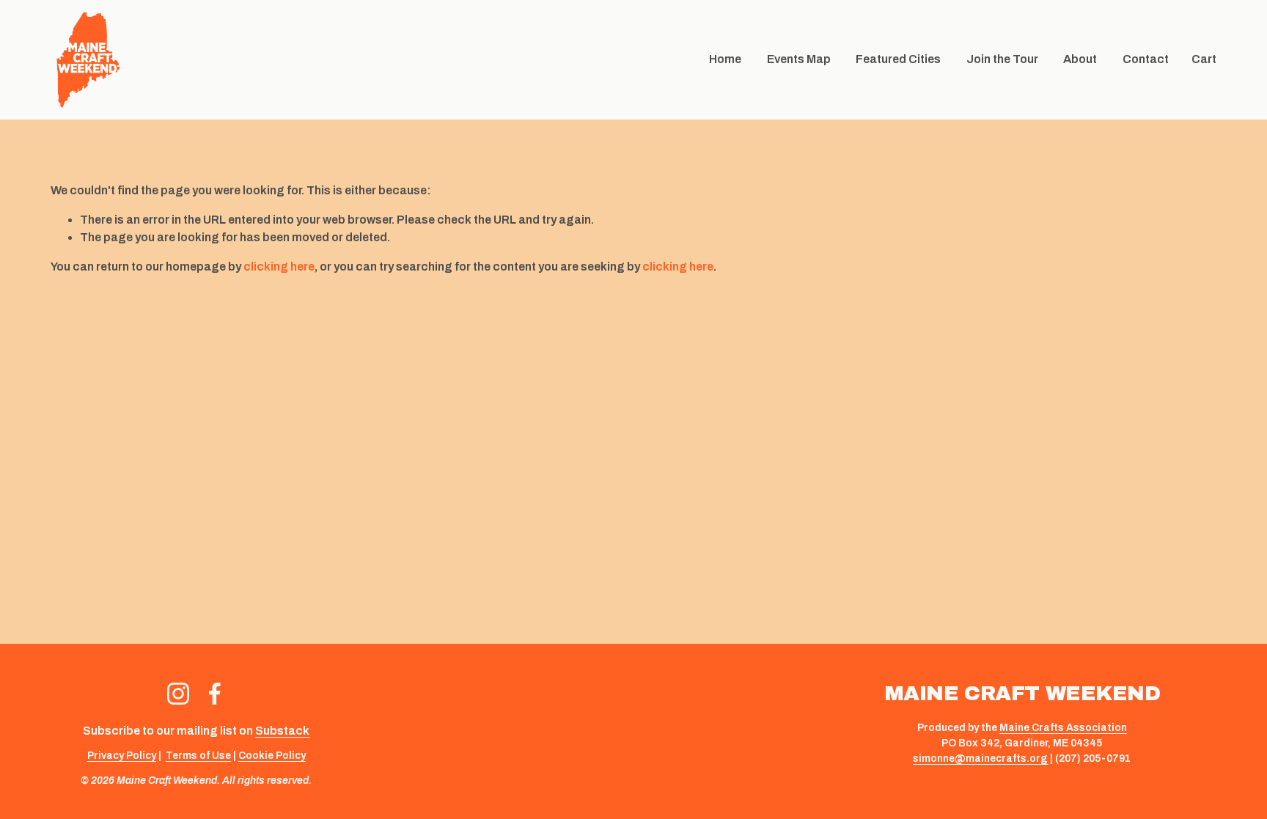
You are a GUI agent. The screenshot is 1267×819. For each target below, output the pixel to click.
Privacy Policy (121, 755)
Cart (1203, 59)
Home (725, 59)
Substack (282, 730)
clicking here (279, 266)
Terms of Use (198, 755)
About (1080, 59)
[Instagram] (178, 693)
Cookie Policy (272, 755)
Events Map (799, 59)
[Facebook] (215, 693)
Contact (1146, 59)
